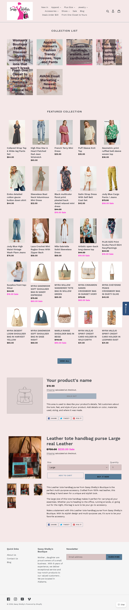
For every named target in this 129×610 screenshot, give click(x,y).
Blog (9, 562)
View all (64, 361)
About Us (11, 555)
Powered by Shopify (34, 604)
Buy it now (103, 477)
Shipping (50, 390)
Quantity (114, 462)
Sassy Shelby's (19, 604)
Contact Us (12, 558)
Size (49, 462)
